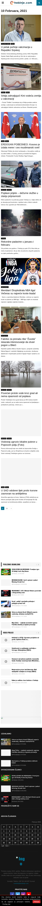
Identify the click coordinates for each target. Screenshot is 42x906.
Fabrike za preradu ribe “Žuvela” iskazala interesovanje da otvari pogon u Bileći (18, 342)
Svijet (3, 141)
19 (27, 839)
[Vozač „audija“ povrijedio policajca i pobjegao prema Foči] (6, 604)
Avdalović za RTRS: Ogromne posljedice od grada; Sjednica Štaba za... (25, 638)
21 (38, 839)
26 (27, 843)
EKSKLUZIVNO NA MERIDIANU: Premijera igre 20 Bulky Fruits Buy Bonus (25, 570)
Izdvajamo (6, 734)
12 (27, 835)
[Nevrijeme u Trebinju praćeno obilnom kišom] (6, 763)
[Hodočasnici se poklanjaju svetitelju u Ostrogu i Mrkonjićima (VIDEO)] (6, 651)
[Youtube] (29, 894)
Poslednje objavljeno (11, 564)
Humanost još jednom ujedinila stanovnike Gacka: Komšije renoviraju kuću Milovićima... (26, 660)
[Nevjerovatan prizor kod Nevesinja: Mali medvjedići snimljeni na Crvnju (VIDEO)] (6, 672)
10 (15, 835)
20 (32, 839)
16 (9, 839)
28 (38, 843)
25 (21, 843)
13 (32, 835)
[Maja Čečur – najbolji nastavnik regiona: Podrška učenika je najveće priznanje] (6, 625)
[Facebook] (12, 894)
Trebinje (9, 189)
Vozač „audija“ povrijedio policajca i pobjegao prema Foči (23, 602)
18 (21, 839)
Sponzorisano (5, 287)
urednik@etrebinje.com (21, 883)
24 (15, 843)
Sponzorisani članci (11, 770)
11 (21, 835)
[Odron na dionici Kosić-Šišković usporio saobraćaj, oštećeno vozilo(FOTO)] (6, 614)
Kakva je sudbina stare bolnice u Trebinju (25, 680)
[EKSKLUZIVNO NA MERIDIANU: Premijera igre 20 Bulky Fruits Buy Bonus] (6, 572)
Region (3, 92)
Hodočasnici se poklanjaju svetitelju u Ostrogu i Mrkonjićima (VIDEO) (24, 649)
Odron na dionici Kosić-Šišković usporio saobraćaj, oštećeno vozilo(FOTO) (24, 613)
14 (38, 835)
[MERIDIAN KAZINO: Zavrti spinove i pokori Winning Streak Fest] (6, 582)
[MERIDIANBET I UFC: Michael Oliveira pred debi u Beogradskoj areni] (6, 593)
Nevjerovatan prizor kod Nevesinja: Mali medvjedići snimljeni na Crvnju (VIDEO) (24, 670)
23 (9, 843)
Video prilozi (8, 632)
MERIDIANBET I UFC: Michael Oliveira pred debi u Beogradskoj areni (26, 592)
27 (32, 843)
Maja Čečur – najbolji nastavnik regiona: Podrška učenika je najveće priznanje (24, 624)
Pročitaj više (6, 904)
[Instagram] (23, 894)
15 (4, 839)
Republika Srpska (6, 43)
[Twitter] (17, 894)
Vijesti (12, 43)
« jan (2, 846)
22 (4, 843)
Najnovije (4, 189)
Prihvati (36, 902)
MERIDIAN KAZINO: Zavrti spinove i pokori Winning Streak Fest (25, 581)
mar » (7, 846)
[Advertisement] (21, 537)
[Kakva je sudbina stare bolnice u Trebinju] (6, 683)
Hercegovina (4, 335)
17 (15, 839)
